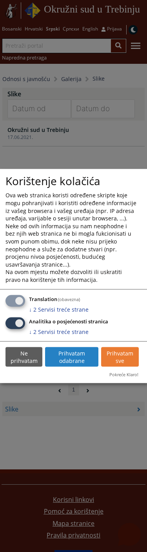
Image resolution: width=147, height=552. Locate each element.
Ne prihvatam (24, 356)
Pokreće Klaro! (123, 374)
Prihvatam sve (120, 356)
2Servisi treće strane (59, 309)
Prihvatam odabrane (71, 356)
